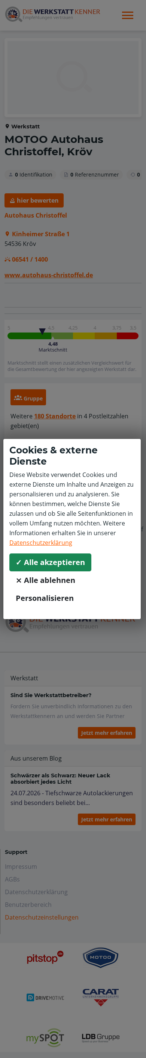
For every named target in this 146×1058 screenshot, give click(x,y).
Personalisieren (45, 598)
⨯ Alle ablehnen (45, 580)
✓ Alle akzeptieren (50, 562)
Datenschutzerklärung (40, 543)
